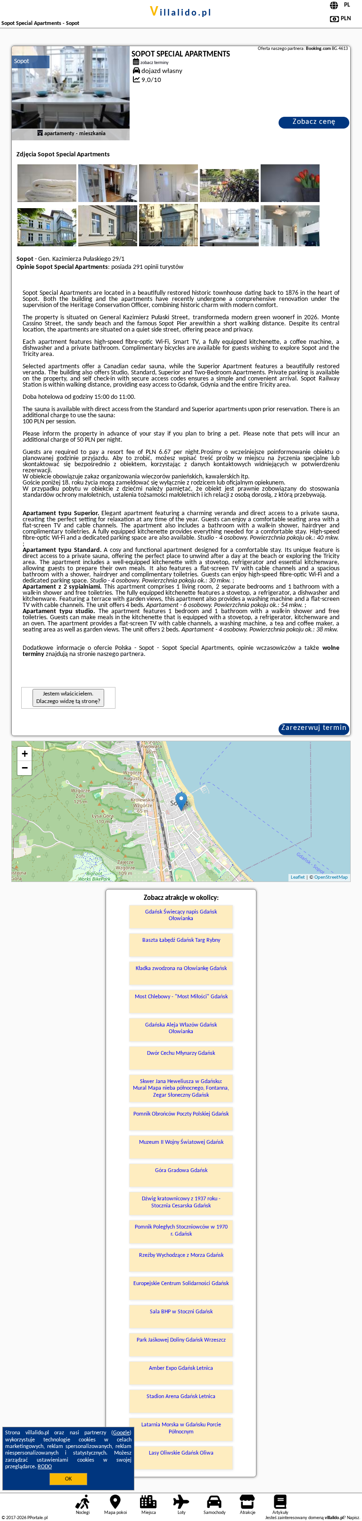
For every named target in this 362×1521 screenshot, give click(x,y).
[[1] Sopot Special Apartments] (71, 93)
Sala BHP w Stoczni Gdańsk (181, 1312)
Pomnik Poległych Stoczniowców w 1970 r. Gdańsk (181, 1230)
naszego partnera (120, 654)
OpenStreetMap (331, 877)
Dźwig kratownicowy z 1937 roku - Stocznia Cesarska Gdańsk (181, 1202)
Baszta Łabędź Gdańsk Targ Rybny (181, 940)
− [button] (25, 768)
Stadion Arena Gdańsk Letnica (181, 1397)
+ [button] (25, 754)
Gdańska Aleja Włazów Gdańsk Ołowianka (181, 1028)
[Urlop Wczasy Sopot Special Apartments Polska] (59, 193)
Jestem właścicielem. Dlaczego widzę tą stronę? (68, 697)
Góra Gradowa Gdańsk (181, 1170)
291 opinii (145, 267)
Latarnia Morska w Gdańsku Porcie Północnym (181, 1428)
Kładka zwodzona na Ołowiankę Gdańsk (181, 968)
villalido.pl (181, 13)
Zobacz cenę (314, 122)
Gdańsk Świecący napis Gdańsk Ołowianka (181, 915)
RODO (45, 1467)
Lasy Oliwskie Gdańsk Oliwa (181, 1453)
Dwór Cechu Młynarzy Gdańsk (181, 1053)
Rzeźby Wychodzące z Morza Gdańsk (181, 1255)
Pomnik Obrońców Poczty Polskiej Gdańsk (181, 1114)
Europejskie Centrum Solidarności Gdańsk (181, 1283)
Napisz (353, 1518)
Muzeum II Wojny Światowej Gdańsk (181, 1142)
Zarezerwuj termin (313, 728)
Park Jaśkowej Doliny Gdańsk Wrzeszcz (181, 1340)
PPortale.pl (37, 1518)
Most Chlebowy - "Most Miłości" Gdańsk (181, 997)
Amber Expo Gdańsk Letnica (181, 1368)
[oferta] (40, 134)
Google (121, 1433)
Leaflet (298, 877)
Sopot (21, 61)
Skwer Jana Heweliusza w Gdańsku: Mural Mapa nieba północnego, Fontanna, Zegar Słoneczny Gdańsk (181, 1088)
